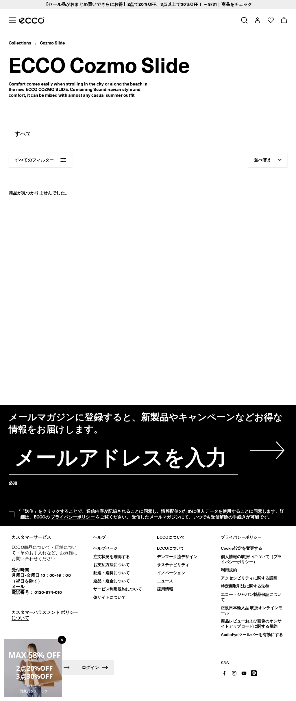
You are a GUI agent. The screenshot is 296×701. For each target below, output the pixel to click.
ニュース (165, 581)
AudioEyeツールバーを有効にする (252, 634)
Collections (20, 43)
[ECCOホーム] (32, 20)
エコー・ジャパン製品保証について (251, 597)
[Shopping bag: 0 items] (283, 20)
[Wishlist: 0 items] (270, 20)
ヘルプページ (105, 548)
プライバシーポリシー (73, 517)
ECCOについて (170, 548)
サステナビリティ (173, 564)
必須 (13, 483)
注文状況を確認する (111, 556)
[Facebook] (224, 673)
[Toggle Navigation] (12, 20)
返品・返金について (111, 581)
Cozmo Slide (52, 43)
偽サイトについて (109, 597)
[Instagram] (234, 673)
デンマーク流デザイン (177, 556)
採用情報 (165, 589)
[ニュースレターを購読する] (266, 450)
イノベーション (171, 572)
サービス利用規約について (117, 589)
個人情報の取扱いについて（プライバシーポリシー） (251, 559)
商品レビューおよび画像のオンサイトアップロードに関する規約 (251, 624)
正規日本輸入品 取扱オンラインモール (251, 610)
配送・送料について (111, 572)
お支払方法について (111, 564)
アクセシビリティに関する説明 (249, 578)
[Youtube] (243, 673)
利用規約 (229, 570)
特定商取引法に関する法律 (245, 586)
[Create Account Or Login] (257, 20)
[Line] (253, 673)
